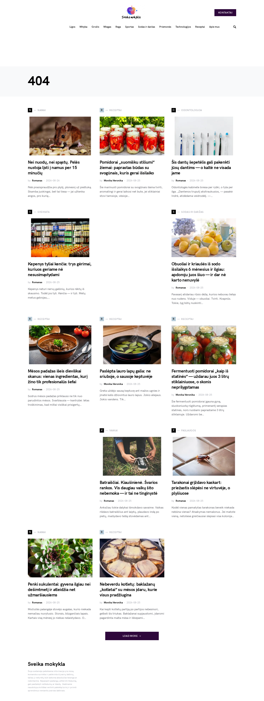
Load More (130, 635)
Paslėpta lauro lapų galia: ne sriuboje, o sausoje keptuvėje (126, 374)
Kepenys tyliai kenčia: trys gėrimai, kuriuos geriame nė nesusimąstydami (59, 269)
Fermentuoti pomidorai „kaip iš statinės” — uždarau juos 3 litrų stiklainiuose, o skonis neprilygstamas (200, 379)
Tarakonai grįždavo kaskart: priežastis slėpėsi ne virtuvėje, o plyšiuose (201, 488)
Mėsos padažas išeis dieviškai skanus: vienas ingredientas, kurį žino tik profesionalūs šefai (57, 377)
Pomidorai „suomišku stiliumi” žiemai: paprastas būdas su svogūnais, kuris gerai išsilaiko (127, 168)
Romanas (37, 180)
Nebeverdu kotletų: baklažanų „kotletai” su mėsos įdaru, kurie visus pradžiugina (128, 590)
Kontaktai (225, 12)
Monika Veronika (113, 180)
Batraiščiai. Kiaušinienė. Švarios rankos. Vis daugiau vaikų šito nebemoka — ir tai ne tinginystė (129, 488)
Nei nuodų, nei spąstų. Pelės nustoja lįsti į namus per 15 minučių (54, 168)
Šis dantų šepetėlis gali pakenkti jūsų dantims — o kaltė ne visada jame (201, 168)
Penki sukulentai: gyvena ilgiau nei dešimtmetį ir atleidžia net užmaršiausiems (59, 590)
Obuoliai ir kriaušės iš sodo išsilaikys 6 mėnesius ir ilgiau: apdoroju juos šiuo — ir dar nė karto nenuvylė (199, 272)
